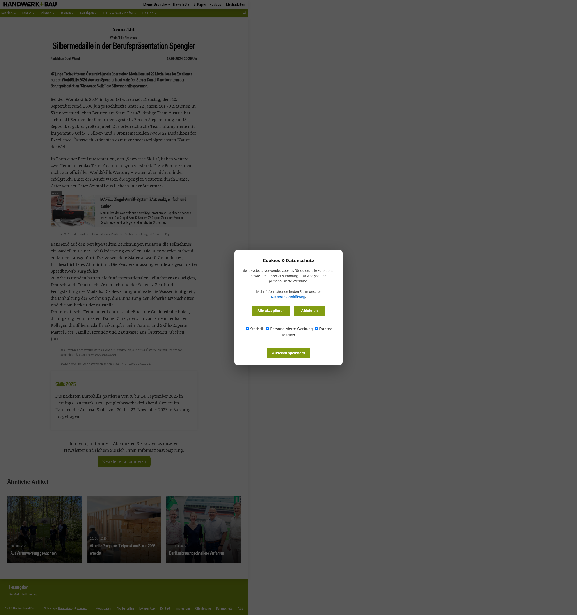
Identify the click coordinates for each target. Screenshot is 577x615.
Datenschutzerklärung (288, 296)
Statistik (256, 328)
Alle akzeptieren (271, 311)
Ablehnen (309, 311)
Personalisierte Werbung (291, 328)
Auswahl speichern (288, 353)
